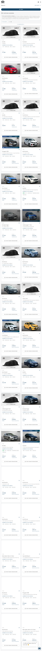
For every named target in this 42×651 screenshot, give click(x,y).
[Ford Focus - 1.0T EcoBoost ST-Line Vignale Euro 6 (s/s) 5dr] (31, 510)
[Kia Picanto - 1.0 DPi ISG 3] (31, 253)
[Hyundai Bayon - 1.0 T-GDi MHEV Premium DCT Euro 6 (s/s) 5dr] (31, 547)
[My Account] (38, 2)
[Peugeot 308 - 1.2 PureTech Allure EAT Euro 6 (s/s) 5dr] (31, 584)
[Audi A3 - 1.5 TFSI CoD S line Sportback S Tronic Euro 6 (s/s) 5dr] (31, 437)
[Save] (19, 41)
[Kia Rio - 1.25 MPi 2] (10, 33)
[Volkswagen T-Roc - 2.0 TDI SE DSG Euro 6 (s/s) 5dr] (31, 216)
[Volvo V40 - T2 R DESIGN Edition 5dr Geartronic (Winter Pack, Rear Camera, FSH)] (31, 290)
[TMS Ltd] (3, 2)
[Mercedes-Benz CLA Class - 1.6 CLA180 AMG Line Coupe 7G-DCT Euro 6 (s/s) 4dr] (31, 621)
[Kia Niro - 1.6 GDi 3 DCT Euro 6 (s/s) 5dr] (10, 437)
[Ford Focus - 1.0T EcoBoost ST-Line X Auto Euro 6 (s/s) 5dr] (31, 474)
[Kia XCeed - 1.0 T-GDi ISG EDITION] (10, 179)
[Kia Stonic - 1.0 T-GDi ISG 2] (10, 584)
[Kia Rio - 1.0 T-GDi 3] (31, 363)
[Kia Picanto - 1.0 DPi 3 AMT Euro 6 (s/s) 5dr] (10, 510)
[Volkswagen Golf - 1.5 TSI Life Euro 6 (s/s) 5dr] (10, 400)
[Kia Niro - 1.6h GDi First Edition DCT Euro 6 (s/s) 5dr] (31, 179)
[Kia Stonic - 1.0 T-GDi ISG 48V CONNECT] (10, 253)
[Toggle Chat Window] (39, 648)
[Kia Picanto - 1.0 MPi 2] (10, 69)
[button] (11, 22)
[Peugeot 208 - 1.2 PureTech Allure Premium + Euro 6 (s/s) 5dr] (10, 143)
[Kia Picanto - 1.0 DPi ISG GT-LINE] (10, 474)
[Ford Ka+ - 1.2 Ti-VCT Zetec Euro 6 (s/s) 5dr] (31, 33)
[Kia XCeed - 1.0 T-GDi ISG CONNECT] (10, 363)
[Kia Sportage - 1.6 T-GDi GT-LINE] (10, 216)
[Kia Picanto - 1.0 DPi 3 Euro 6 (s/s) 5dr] (31, 327)
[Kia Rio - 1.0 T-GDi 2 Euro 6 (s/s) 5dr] (10, 106)
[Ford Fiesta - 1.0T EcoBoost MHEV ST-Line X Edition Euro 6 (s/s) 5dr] (10, 327)
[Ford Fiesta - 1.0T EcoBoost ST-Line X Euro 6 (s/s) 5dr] (31, 69)
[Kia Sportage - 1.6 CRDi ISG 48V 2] (31, 400)
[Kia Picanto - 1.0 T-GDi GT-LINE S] (31, 143)
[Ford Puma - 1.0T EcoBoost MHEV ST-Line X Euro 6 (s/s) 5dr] (31, 106)
